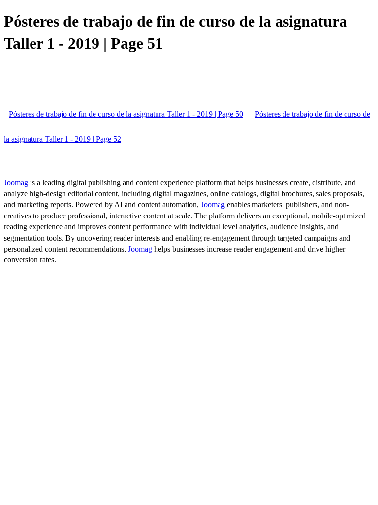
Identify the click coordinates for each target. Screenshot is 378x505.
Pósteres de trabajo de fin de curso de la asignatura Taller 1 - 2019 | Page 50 (126, 114)
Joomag (17, 183)
